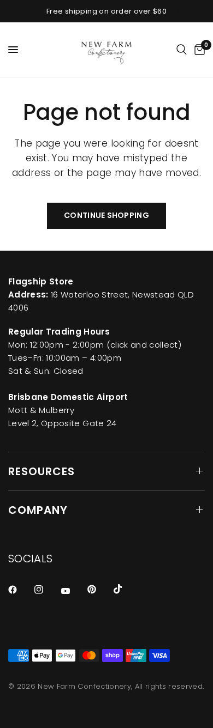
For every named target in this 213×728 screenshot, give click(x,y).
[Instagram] (46, 590)
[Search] (182, 49)
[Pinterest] (99, 589)
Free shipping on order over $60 (106, 11)
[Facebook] (20, 590)
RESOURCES (41, 471)
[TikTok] (126, 589)
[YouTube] (73, 591)
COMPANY (38, 510)
